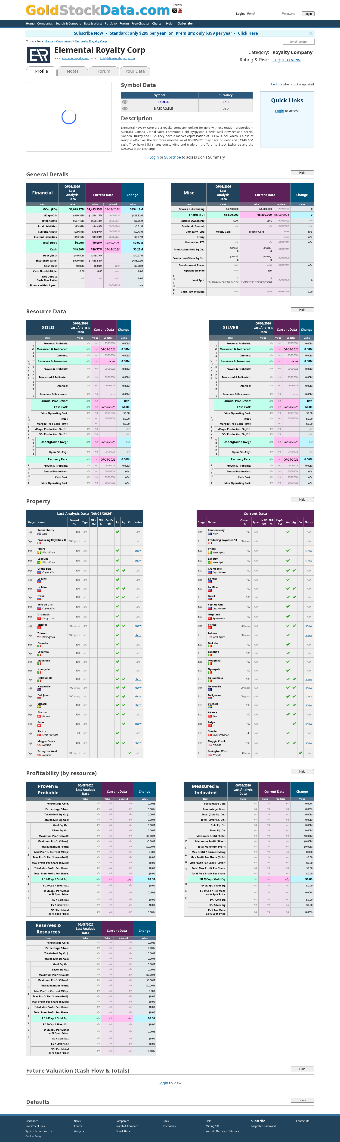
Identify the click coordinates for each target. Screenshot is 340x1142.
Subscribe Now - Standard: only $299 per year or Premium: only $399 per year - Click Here (166, 33)
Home (30, 23)
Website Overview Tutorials (222, 1131)
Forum (124, 23)
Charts (156, 23)
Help (169, 23)
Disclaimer (31, 1121)
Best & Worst (93, 23)
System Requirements (38, 1131)
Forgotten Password (263, 1126)
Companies (45, 23)
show (138, 550)
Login (154, 157)
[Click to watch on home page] (124, 101)
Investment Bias (35, 1126)
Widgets (77, 1131)
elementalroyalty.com (75, 58)
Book (165, 1121)
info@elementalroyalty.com (117, 58)
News (75, 1121)
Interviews (168, 1126)
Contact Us (302, 1121)
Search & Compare (68, 23)
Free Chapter (140, 23)
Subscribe (172, 157)
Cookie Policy (33, 1136)
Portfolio (111, 23)
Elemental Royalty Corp (91, 41)
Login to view (286, 59)
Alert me (276, 84)
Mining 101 (212, 1126)
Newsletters (123, 1131)
